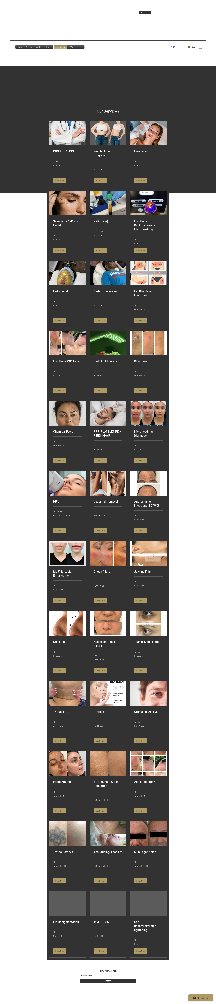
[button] (200, 47)
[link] (67, 151)
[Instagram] (171, 47)
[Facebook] (174, 47)
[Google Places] (178, 47)
